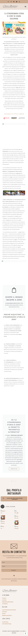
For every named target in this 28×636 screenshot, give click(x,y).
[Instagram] (11, 1)
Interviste (4, 611)
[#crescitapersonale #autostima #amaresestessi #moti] (3, 522)
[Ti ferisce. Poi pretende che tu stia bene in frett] (16, 522)
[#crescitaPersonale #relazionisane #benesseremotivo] (16, 517)
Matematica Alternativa (7, 601)
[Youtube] (16, 1)
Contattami (5, 603)
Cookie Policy (5, 622)
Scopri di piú (14, 468)
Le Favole (4, 600)
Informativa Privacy (6, 623)
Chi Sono (4, 598)
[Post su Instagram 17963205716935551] (3, 528)
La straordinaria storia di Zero (9, 609)
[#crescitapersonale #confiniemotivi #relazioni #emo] (16, 528)
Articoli (3, 613)
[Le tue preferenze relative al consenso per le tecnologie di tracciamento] (25, 633)
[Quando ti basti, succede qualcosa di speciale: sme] (3, 512)
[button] (25, 6)
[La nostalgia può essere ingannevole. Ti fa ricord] (16, 512)
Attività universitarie (7, 615)
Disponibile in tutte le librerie (14, 114)
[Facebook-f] (8, 1)
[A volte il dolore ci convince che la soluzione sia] (3, 517)
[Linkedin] (13, 1)
